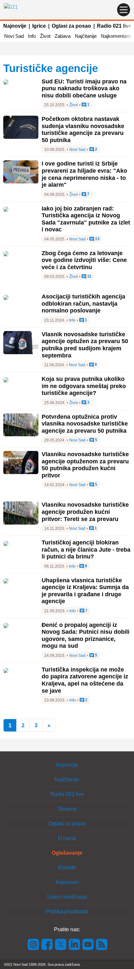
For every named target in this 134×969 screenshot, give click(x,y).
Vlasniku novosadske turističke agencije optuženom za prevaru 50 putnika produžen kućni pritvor (85, 465)
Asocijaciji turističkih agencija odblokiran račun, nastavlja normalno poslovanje (83, 303)
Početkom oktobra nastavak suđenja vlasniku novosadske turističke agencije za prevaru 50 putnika (83, 129)
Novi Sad (14, 36)
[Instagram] (33, 944)
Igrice (39, 26)
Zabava (63, 36)
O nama (67, 838)
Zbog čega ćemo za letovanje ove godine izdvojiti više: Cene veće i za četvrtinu (84, 260)
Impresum (67, 882)
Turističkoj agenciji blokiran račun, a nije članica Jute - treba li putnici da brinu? (86, 549)
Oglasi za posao (71, 26)
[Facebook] (47, 944)
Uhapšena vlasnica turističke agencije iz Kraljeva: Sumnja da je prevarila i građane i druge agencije (85, 591)
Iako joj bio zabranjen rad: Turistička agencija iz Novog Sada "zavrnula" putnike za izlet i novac (86, 219)
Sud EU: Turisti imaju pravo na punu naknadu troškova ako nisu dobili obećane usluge (84, 88)
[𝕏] (61, 944)
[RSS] (101, 944)
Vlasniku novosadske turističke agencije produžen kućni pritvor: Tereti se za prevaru (85, 511)
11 (88, 276)
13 (97, 239)
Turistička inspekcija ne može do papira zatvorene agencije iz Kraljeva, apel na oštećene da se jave (85, 680)
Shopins (67, 809)
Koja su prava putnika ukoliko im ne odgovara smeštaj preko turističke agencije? (84, 386)
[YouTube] (88, 944)
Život (45, 36)
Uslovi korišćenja (67, 897)
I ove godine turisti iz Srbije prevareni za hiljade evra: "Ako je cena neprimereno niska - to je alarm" (84, 174)
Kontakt (67, 867)
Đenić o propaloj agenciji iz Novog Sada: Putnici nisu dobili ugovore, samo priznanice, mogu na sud (85, 635)
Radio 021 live (114, 26)
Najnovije (14, 26)
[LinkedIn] (74, 944)
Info (32, 36)
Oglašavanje (67, 853)
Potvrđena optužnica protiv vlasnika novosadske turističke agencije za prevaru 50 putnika (85, 423)
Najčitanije (86, 36)
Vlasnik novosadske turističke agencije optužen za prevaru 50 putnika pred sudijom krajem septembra (85, 345)
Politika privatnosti (67, 911)
